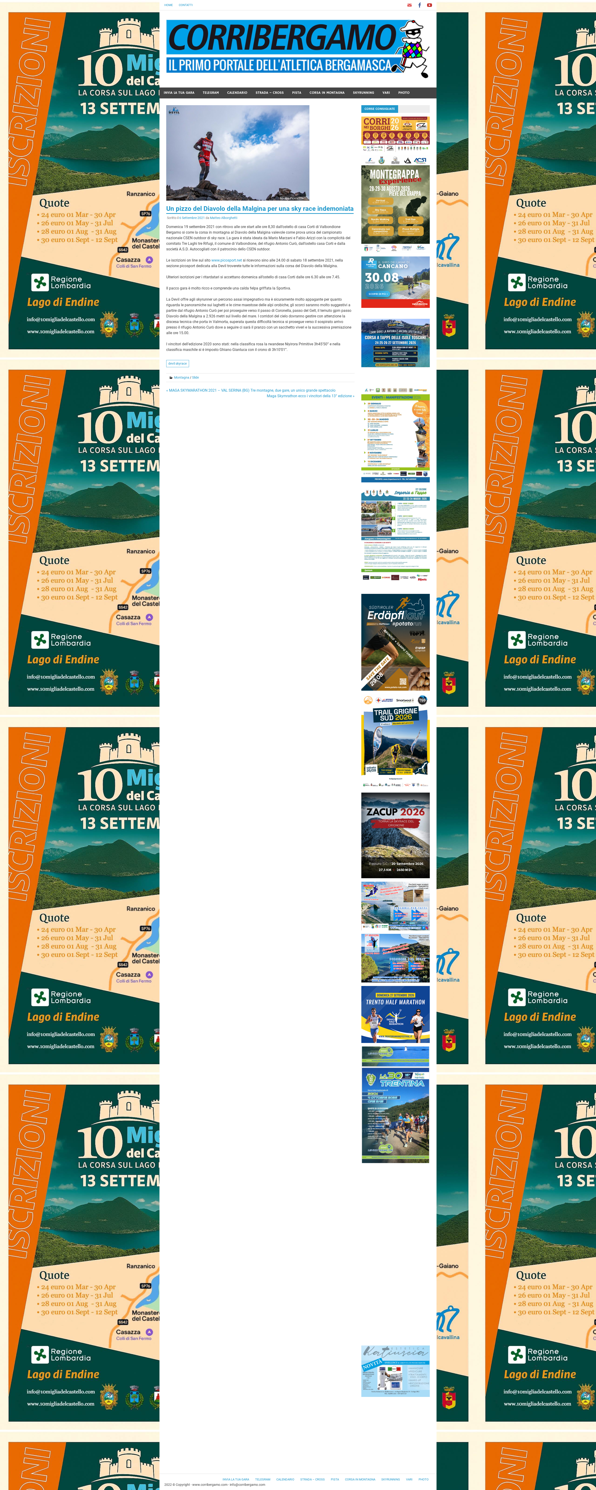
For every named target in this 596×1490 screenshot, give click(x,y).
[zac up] (395, 877)
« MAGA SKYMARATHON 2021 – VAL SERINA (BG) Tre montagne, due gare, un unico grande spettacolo (250, 390)
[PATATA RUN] (395, 689)
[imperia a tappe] (395, 581)
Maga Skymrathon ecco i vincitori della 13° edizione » (311, 396)
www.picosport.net (226, 260)
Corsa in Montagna (327, 93)
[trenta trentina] (395, 1162)
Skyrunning (363, 93)
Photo (404, 93)
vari (386, 93)
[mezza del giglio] (395, 981)
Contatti (186, 5)
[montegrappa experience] (395, 251)
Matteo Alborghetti (223, 218)
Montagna (181, 377)
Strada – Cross (270, 93)
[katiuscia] (395, 1395)
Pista (296, 93)
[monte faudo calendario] (395, 481)
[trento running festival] (395, 1041)
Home (168, 5)
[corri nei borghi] (395, 150)
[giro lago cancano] (395, 306)
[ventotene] (395, 929)
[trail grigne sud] (395, 788)
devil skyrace (177, 363)
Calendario (237, 93)
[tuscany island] (395, 366)
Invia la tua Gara (179, 93)
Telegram (211, 93)
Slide (195, 377)
